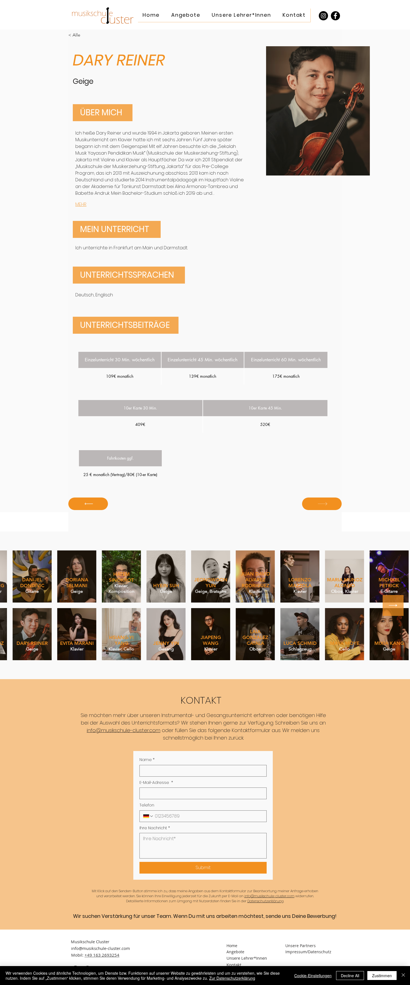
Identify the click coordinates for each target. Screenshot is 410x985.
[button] (186, 15)
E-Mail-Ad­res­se (156, 782)
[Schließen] (403, 976)
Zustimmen (382, 975)
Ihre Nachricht (154, 828)
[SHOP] (88, 504)
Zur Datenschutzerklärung (232, 978)
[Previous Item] (16, 605)
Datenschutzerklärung (265, 901)
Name (147, 759)
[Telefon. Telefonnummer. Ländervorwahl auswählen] (148, 816)
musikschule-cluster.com (274, 896)
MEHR (80, 204)
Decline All (350, 975)
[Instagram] (323, 15)
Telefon (146, 805)
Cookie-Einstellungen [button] (313, 975)
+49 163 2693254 (102, 955)
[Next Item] (393, 605)
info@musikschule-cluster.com (123, 730)
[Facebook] (335, 15)
